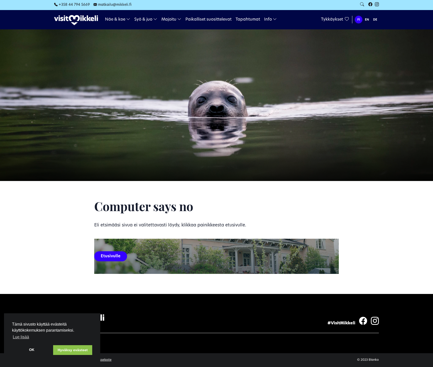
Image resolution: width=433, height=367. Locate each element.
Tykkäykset (332, 20)
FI (358, 19)
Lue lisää (21, 337)
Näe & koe (115, 20)
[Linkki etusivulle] (76, 20)
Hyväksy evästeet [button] (73, 350)
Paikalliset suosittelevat (208, 20)
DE (375, 19)
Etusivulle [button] (111, 256)
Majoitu (169, 20)
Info (268, 20)
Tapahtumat (248, 20)
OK (31, 350)
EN (367, 19)
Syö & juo (143, 20)
